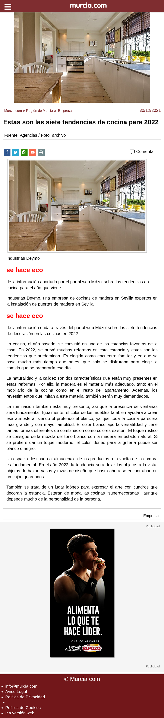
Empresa (151, 516)
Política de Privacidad (25, 697)
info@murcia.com (21, 686)
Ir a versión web (19, 713)
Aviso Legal (16, 691)
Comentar (145, 151)
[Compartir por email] (32, 152)
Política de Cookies (23, 707)
